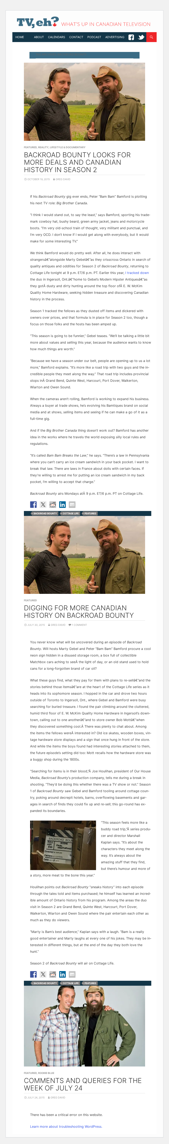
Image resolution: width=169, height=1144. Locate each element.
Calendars (56, 37)
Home (19, 37)
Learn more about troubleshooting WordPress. (66, 1126)
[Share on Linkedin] (62, 504)
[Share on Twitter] (43, 504)
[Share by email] (72, 504)
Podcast (94, 37)
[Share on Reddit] (52, 504)
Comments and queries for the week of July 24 (83, 1084)
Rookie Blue (46, 1073)
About (39, 37)
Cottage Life (71, 513)
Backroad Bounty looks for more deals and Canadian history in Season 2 (77, 162)
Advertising (114, 37)
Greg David (63, 179)
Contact (76, 37)
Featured (30, 147)
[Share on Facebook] (33, 504)
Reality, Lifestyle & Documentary (62, 147)
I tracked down (137, 273)
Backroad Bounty (45, 513)
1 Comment (79, 624)
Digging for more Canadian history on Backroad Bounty (79, 611)
